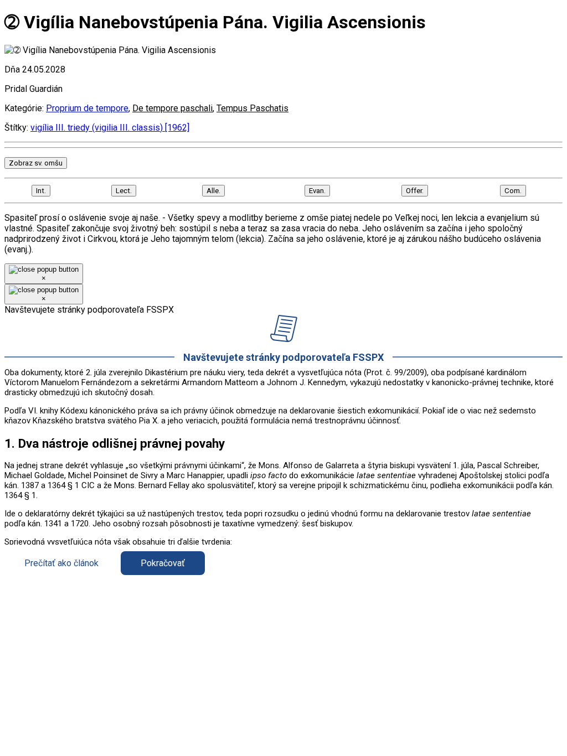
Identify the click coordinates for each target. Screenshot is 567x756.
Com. (513, 191)
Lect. (124, 191)
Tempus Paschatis (252, 108)
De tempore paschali (172, 108)
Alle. (213, 191)
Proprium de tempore (87, 108)
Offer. (415, 191)
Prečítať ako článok (61, 563)
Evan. (317, 191)
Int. (41, 191)
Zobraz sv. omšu (36, 163)
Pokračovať (163, 563)
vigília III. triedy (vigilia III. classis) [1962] (109, 127)
